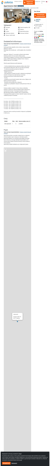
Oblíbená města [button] (18, 1)
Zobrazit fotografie (26, 20)
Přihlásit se (43, 2)
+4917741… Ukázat (38, 20)
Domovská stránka (8, 8)
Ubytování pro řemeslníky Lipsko (21, 8)
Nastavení (14, 463)
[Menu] (47, 1)
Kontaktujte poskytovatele (40, 15)
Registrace (37, 1)
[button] (17, 321)
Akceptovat (6, 463)
